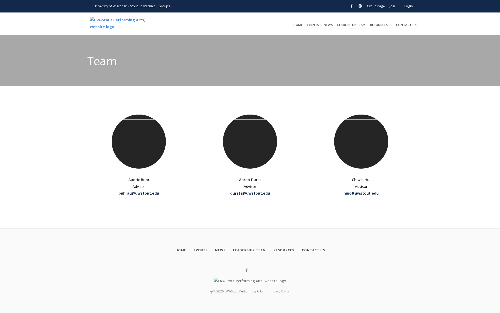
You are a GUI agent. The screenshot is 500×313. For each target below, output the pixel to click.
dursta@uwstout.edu (250, 193)
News (328, 25)
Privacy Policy (280, 291)
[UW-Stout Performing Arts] (125, 24)
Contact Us (406, 25)
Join (392, 6)
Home (298, 25)
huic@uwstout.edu (361, 193)
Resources (379, 25)
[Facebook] (246, 270)
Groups (164, 6)
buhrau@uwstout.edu (138, 193)
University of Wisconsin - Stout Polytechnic (124, 6)
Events (313, 25)
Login (408, 6)
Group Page (376, 6)
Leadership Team (351, 25)
